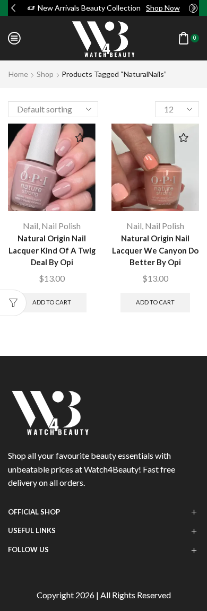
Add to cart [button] (51, 302)
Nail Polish (61, 226)
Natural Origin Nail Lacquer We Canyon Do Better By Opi (155, 249)
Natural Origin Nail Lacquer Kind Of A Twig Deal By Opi (52, 249)
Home (18, 73)
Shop (45, 73)
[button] (13, 8)
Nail (30, 226)
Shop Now (163, 7)
